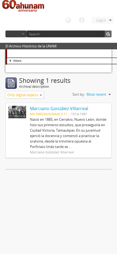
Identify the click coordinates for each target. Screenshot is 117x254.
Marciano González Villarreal (59, 108)
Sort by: (78, 94)
